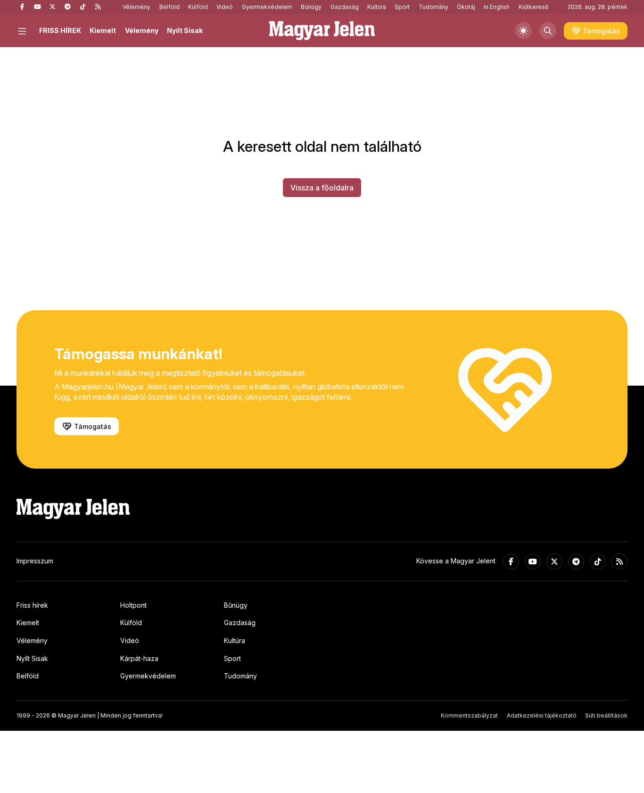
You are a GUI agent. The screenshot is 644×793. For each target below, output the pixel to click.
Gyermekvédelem (267, 6)
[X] (52, 7)
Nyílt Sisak (185, 30)
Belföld (169, 6)
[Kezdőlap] (322, 30)
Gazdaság (344, 6)
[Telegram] (67, 7)
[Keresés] (547, 30)
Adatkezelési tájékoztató (542, 715)
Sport (402, 6)
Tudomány (433, 6)
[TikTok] (82, 7)
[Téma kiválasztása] (523, 30)
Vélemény (136, 6)
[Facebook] (22, 7)
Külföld (198, 6)
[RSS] (97, 7)
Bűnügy (311, 6)
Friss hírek (32, 605)
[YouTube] (37, 7)
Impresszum (35, 561)
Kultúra (376, 6)
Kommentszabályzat (469, 715)
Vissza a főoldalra (322, 187)
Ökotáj (466, 6)
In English (497, 6)
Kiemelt (103, 30)
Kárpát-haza (139, 658)
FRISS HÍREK (60, 30)
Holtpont (133, 605)
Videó (224, 6)
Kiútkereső (533, 6)
